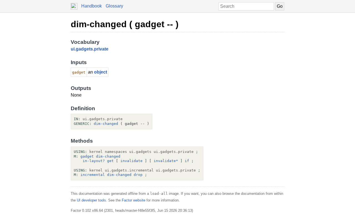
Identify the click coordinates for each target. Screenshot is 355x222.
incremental (92, 175)
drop (138, 175)
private (101, 49)
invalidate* (166, 161)
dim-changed (106, 124)
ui (73, 49)
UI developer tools (91, 200)
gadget (87, 156)
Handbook (91, 6)
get (110, 161)
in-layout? (94, 161)
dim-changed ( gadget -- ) (125, 24)
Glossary (114, 6)
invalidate (131, 161)
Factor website (133, 200)
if (187, 161)
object (100, 72)
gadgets (84, 49)
